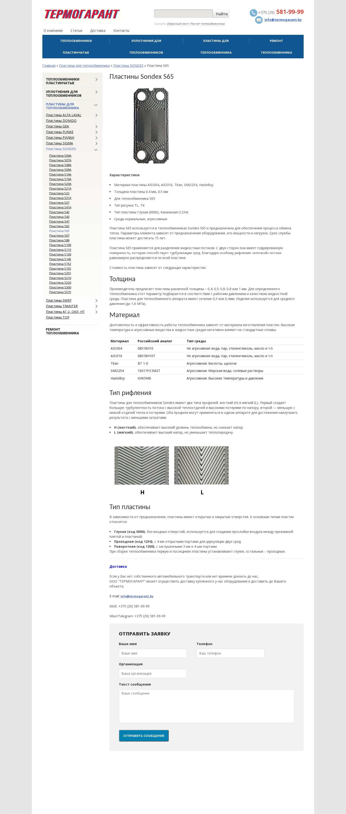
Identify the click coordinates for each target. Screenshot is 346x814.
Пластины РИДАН (60, 138)
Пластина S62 (59, 226)
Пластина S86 (59, 240)
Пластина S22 (59, 193)
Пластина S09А (60, 170)
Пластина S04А (60, 155)
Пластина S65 (59, 231)
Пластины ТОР (57, 317)
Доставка (97, 30)
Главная (49, 65)
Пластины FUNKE (59, 132)
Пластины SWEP (59, 300)
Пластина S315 (60, 292)
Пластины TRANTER (62, 306)
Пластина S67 (59, 235)
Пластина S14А (60, 174)
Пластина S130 (60, 254)
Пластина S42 (59, 212)
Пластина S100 (60, 245)
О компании (53, 30)
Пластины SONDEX (128, 65)
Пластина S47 (59, 221)
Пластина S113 (60, 249)
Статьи (76, 30)
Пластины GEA (57, 126)
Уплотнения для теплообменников (146, 47)
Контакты (121, 30)
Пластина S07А (60, 160)
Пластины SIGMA (59, 143)
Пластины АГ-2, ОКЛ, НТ (65, 312)
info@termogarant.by (137, 596)
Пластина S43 (59, 217)
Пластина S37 (59, 202)
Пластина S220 (60, 282)
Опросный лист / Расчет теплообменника (196, 24)
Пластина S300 (60, 287)
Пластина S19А (60, 179)
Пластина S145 (60, 259)
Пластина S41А (60, 207)
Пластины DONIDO (61, 121)
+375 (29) (280, 12)
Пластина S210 (60, 278)
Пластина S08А (60, 165)
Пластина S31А (60, 198)
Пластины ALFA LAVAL (63, 115)
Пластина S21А (60, 188)
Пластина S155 (60, 268)
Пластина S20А (60, 184)
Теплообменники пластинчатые (76, 47)
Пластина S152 (60, 264)
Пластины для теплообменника (216, 47)
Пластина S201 (60, 273)
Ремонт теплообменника (276, 47)
